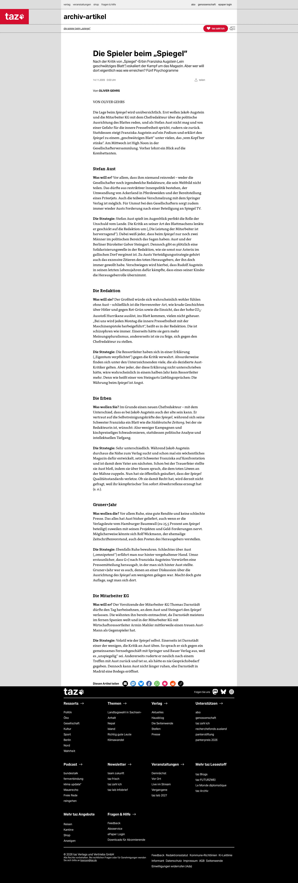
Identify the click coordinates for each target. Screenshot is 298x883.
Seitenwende (214, 861)
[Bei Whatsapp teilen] (157, 683)
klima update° (72, 784)
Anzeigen (70, 841)
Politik (68, 712)
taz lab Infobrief (118, 790)
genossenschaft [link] (207, 4)
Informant (158, 861)
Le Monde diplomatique (211, 785)
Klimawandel (116, 740)
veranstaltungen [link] (82, 4)
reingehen (70, 801)
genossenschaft (206, 718)
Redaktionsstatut (177, 855)
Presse (156, 734)
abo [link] (193, 4)
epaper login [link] (225, 4)
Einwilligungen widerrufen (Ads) (172, 866)
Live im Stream (161, 784)
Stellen (156, 729)
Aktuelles (157, 712)
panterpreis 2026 (207, 740)
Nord (67, 745)
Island (111, 729)
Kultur (67, 729)
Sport (67, 734)
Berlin (67, 740)
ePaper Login (116, 834)
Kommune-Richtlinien (204, 855)
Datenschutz (174, 861)
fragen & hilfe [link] (108, 4)
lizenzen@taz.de (88, 860)
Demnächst (159, 773)
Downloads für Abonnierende (126, 840)
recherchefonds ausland (211, 729)
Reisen (68, 824)
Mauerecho (71, 790)
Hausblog (158, 718)
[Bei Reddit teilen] (173, 683)
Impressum (190, 861)
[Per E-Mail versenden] (125, 683)
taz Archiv (202, 791)
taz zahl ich (203, 723)
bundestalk (71, 773)
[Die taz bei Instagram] (231, 693)
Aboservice (115, 829)
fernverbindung (73, 779)
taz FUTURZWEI (206, 780)
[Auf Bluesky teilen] (141, 683)
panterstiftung (205, 734)
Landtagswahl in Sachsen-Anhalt (124, 715)
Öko (66, 718)
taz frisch (113, 779)
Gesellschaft (72, 723)
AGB (202, 861)
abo (198, 712)
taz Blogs (201, 774)
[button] (232, 29)
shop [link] (96, 4)
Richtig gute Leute (119, 734)
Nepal (111, 723)
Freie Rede (70, 795)
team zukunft (116, 773)
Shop (67, 835)
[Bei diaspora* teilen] (165, 683)
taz (74, 692)
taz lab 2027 (159, 795)
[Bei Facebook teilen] (149, 683)
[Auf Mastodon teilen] (133, 683)
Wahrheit (69, 751)
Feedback (114, 823)
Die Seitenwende (162, 723)
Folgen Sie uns (202, 692)
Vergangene (159, 790)
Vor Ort (156, 779)
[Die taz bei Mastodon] (215, 693)
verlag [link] (67, 4)
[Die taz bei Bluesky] (223, 693)
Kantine (68, 830)
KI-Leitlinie (225, 855)
